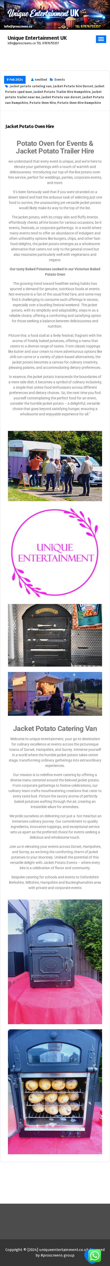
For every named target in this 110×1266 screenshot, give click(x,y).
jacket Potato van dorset (61, 97)
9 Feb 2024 (15, 79)
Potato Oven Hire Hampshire (79, 103)
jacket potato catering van (31, 86)
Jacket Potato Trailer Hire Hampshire (62, 92)
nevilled (41, 79)
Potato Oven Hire (42, 103)
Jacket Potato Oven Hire (29, 126)
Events (59, 79)
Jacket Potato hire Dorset (73, 86)
